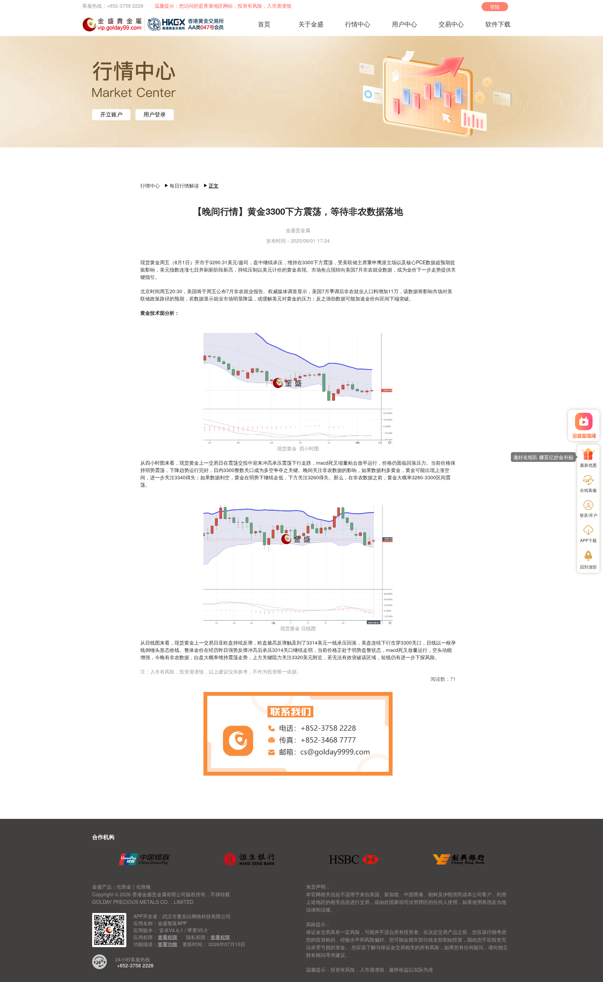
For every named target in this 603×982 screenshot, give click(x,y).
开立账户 (111, 114)
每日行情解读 (184, 185)
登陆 (495, 6)
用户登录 (154, 114)
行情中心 (150, 185)
